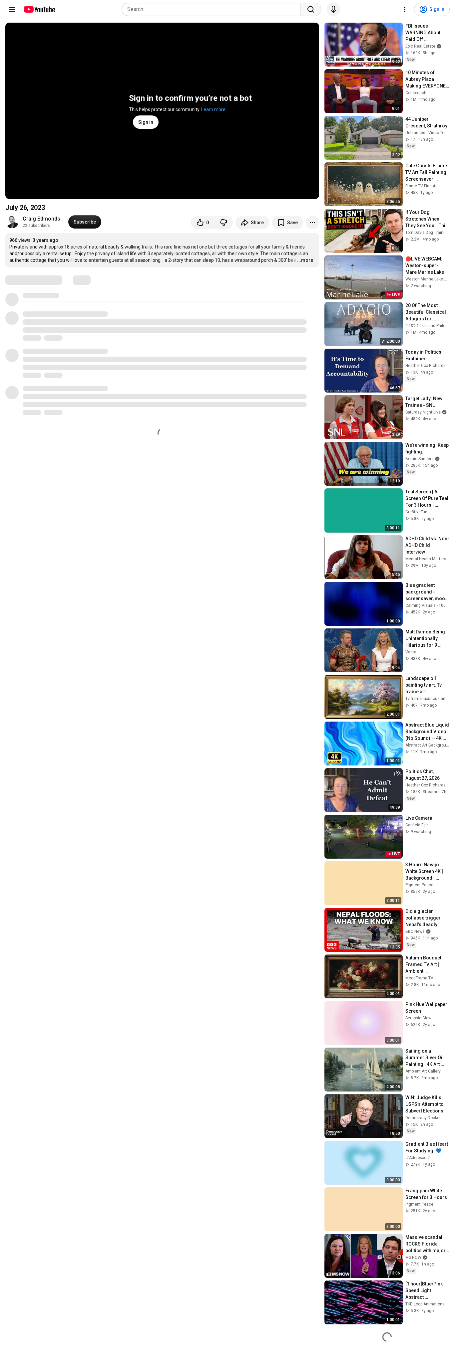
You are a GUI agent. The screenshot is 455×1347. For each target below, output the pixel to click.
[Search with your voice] (333, 9)
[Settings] (405, 9)
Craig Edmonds (41, 219)
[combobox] (213, 9)
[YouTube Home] (39, 9)
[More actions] (312, 222)
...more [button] (305, 260)
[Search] (310, 9)
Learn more (213, 109)
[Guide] (12, 9)
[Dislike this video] (223, 222)
